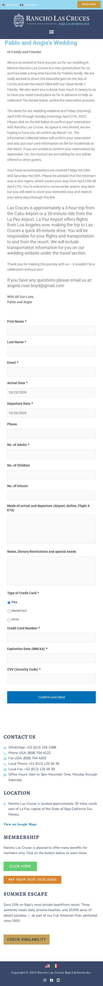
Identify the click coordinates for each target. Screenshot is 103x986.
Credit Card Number (23, 628)
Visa (14, 602)
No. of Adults (18, 445)
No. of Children (18, 465)
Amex (15, 619)
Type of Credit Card (23, 593)
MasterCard (19, 610)
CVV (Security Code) (23, 669)
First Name (16, 321)
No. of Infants (17, 486)
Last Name (16, 342)
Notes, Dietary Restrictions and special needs (41, 551)
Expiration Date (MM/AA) (27, 649)
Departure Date (20, 403)
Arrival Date (17, 383)
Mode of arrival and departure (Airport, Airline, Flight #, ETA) (48, 508)
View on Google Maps (20, 824)
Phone (12, 424)
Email (12, 363)
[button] (52, 31)
